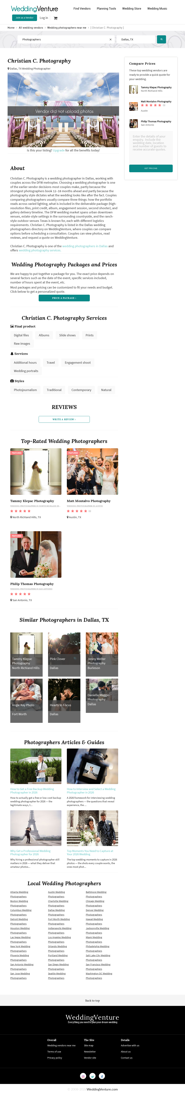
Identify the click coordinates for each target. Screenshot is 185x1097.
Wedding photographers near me (66, 27)
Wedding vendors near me (61, 1045)
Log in (44, 18)
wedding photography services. (40, 250)
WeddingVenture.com (102, 1089)
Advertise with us (130, 1045)
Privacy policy (54, 1057)
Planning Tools (106, 8)
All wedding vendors (31, 27)
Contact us (126, 1057)
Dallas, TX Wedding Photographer (30, 68)
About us (126, 1051)
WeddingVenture (92, 1017)
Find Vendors (82, 8)
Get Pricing (151, 168)
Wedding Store (131, 8)
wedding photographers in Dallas (85, 246)
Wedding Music (157, 8)
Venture (34, 8)
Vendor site (90, 1057)
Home (11, 27)
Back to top (92, 1000)
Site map (88, 1045)
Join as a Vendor (24, 17)
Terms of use (54, 1051)
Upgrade (59, 150)
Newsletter (90, 1051)
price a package (63, 298)
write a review (64, 419)
